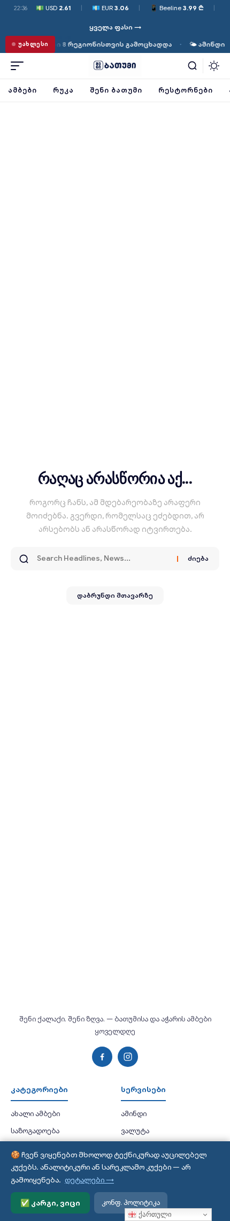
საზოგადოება (35, 1130)
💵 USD (53, 8)
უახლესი (33, 44)
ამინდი (134, 1113)
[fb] (102, 1057)
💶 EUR (110, 8)
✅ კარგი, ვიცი (50, 1203)
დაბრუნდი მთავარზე (115, 595)
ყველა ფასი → (115, 27)
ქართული (154, 1214)
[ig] (128, 1057)
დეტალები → (89, 1180)
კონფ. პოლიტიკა (131, 1202)
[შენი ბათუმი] (115, 66)
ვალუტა (135, 1130)
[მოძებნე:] (103, 558)
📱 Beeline (177, 8)
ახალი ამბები (35, 1113)
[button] (20, 66)
